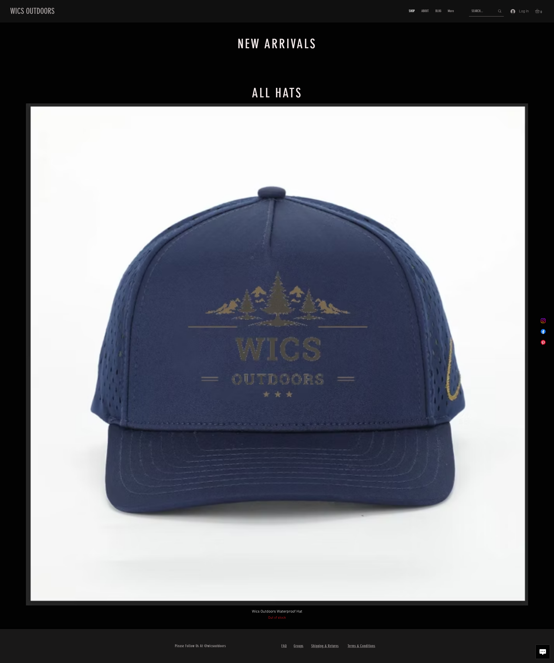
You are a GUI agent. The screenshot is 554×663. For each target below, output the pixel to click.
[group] (277, 66)
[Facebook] (543, 331)
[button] (539, 11)
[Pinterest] (543, 342)
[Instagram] (543, 320)
